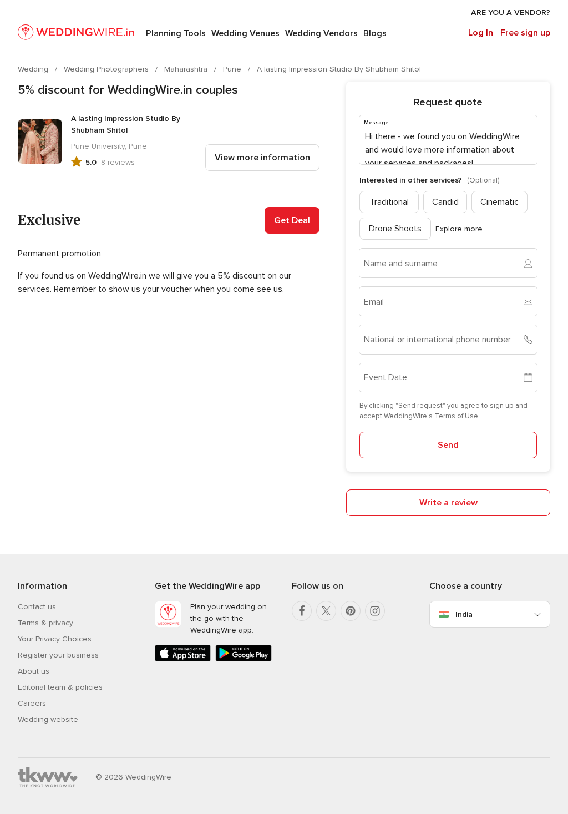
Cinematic (499, 202)
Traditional (389, 202)
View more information (262, 157)
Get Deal (292, 220)
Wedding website (48, 719)
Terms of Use (456, 416)
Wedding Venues (245, 33)
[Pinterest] (351, 611)
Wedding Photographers (107, 69)
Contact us (37, 606)
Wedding (34, 69)
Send (448, 445)
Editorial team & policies (60, 687)
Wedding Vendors (321, 33)
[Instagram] (375, 611)
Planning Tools (176, 33)
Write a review (448, 502)
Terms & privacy (45, 623)
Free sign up (525, 32)
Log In (480, 32)
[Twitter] (326, 611)
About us (33, 671)
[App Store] (183, 659)
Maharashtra (187, 69)
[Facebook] (302, 611)
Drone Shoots (395, 228)
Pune (233, 69)
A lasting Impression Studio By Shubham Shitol (339, 69)
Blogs (375, 33)
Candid (445, 202)
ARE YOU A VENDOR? (510, 12)
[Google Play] (243, 659)
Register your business (58, 655)
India (464, 614)
